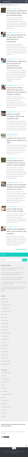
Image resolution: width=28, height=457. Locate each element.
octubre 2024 (5, 336)
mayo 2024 (5, 345)
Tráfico (4, 413)
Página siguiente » (21, 249)
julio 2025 (4, 314)
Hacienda (4, 391)
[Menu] (26, 1)
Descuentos (5, 382)
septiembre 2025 (6, 311)
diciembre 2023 (6, 361)
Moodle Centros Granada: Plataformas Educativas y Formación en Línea (16, 187)
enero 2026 (5, 302)
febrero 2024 (5, 354)
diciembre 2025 (6, 305)
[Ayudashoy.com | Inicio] (7, 2)
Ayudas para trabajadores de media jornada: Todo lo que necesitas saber (17, 13)
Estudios (4, 388)
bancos (4, 375)
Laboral (9, 8)
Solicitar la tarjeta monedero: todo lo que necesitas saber (15, 116)
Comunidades (10, 134)
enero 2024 (5, 358)
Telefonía (4, 410)
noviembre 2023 (6, 364)
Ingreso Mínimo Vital (7, 394)
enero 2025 (5, 330)
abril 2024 (4, 348)
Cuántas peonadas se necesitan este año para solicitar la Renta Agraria (16, 163)
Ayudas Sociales (11, 206)
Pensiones (4, 403)
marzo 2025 (5, 323)
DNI (3, 385)
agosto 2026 (5, 299)
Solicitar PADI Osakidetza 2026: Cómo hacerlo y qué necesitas (16, 231)
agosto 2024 (5, 339)
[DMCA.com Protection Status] (5, 437)
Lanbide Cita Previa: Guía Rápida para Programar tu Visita (17, 140)
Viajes (3, 416)
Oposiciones (5, 400)
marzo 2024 (5, 351)
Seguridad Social (11, 32)
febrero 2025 (5, 327)
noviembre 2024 (6, 333)
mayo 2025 (5, 320)
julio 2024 (4, 342)
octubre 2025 (5, 308)
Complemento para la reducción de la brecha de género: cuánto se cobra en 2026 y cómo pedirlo (13, 288)
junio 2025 (4, 317)
